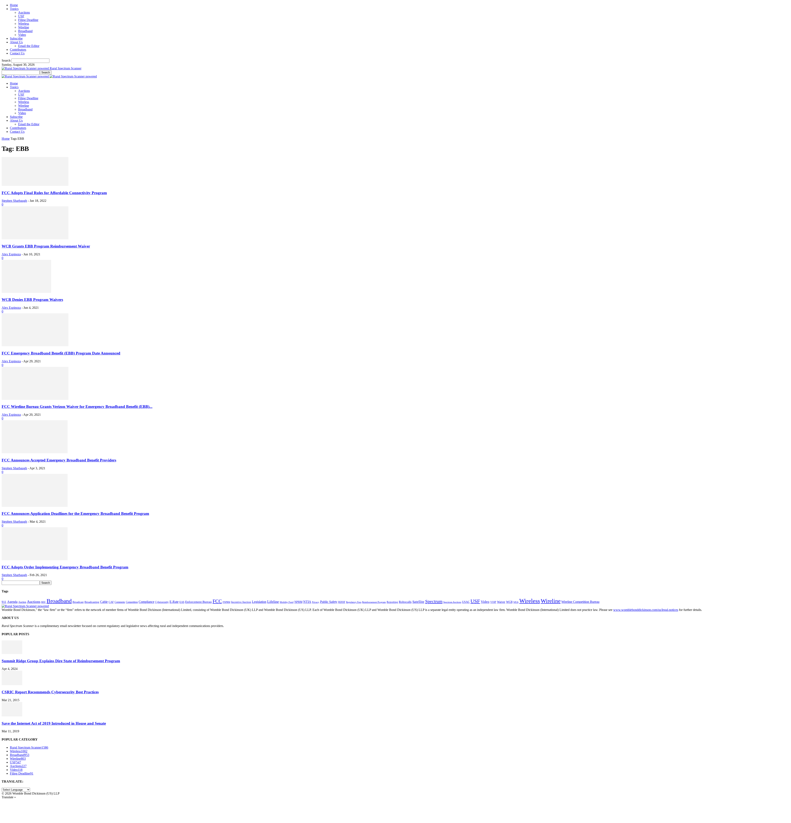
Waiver (501, 601)
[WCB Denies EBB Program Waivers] (26, 292)
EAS (181, 602)
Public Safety (328, 601)
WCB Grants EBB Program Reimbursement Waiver (46, 246)
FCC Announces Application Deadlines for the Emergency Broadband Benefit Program (75, 513)
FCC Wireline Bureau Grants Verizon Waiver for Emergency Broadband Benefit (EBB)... (77, 406)
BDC (43, 602)
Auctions (24, 12)
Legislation (259, 601)
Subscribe (16, 38)
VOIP (493, 602)
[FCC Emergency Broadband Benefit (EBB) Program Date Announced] (35, 345)
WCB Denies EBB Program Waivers (32, 299)
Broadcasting (91, 602)
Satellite (418, 602)
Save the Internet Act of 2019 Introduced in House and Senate (54, 723)
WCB (509, 601)
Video (22, 34)
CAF (111, 601)
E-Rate (174, 601)
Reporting (392, 601)
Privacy (315, 602)
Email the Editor (28, 46)
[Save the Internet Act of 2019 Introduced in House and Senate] (12, 715)
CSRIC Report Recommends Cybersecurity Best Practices (50, 692)
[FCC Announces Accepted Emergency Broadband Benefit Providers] (35, 452)
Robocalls (405, 601)
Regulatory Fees (353, 602)
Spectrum (433, 601)
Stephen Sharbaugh (14, 200)
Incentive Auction (241, 601)
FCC (217, 601)
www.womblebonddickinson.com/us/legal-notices (645, 610)
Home (14, 5)
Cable (104, 601)
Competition (132, 602)
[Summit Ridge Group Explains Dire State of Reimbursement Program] (12, 653)
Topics (14, 9)
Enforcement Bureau (198, 601)
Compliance (146, 601)
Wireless (23, 23)
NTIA (307, 601)
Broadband (25, 31)
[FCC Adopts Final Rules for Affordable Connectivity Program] (35, 185)
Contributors (18, 49)
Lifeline (273, 602)
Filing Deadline (28, 20)
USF (21, 16)
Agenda (12, 601)
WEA (515, 602)
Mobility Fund (287, 602)
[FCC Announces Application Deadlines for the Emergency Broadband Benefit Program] (35, 505)
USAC (466, 601)
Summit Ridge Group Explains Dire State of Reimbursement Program (61, 661)
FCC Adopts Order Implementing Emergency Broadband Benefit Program (65, 567)
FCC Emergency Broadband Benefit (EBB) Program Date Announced (61, 353)
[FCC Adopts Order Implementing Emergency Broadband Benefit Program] (35, 559)
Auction (22, 602)
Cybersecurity (162, 602)
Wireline (23, 27)
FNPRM (226, 602)
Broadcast (78, 601)
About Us (16, 42)
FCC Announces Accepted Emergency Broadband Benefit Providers (59, 460)
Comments (120, 602)
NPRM (298, 601)
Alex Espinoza (11, 254)
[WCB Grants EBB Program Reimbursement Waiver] (35, 238)
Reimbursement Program (374, 602)
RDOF (341, 602)
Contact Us (17, 53)
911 (4, 601)
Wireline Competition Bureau (580, 601)
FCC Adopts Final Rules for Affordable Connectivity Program (54, 193)
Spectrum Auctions (452, 602)
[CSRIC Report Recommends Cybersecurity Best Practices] (12, 684)
